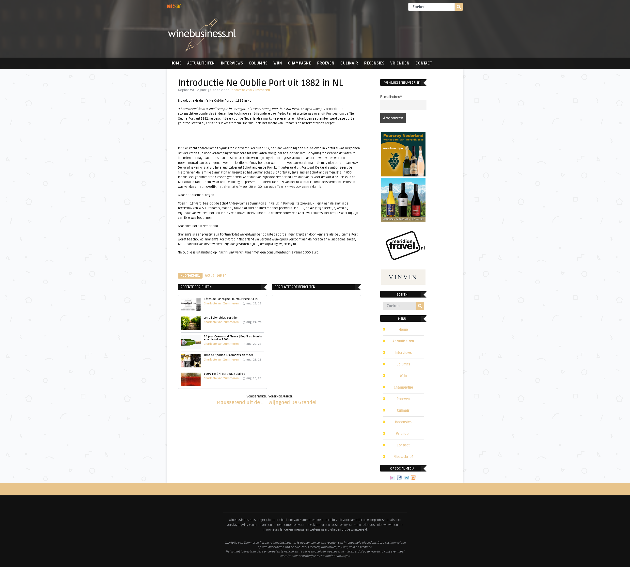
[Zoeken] (459, 7)
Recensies (374, 63)
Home (175, 63)
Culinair (349, 63)
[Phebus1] (403, 220)
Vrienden (400, 63)
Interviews (232, 63)
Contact (423, 63)
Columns (258, 63)
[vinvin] (403, 283)
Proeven (325, 63)
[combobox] (431, 7)
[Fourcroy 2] (403, 175)
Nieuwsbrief (403, 457)
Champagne (299, 63)
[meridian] (403, 266)
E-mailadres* (391, 96)
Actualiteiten (201, 63)
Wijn (277, 63)
